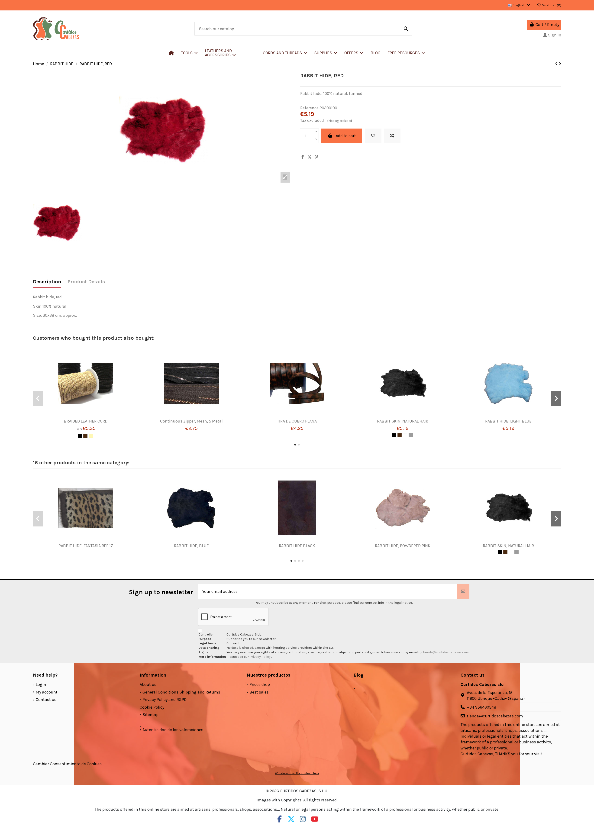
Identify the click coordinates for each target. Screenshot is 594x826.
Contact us (46, 699)
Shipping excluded (339, 121)
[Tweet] (309, 157)
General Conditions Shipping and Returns (181, 692)
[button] (230, 53)
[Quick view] (92, 417)
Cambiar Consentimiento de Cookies (67, 763)
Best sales (259, 692)
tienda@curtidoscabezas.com (446, 652)
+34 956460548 (481, 707)
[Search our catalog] (406, 28)
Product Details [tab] (86, 282)
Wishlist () (551, 5)
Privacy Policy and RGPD (164, 699)
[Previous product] (557, 63)
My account (47, 692)
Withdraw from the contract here (297, 773)
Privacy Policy (260, 657)
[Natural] (91, 436)
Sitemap (150, 714)
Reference (309, 107)
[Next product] (560, 63)
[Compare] (84, 417)
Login (41, 684)
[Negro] (80, 436)
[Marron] (85, 436)
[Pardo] (411, 435)
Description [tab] (47, 282)
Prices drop (259, 684)
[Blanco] (405, 435)
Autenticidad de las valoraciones (172, 729)
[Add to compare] (392, 136)
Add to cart (346, 135)
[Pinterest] (316, 157)
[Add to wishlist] (373, 136)
